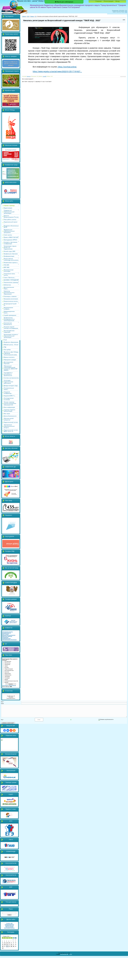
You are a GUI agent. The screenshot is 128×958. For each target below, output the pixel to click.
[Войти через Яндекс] (11, 730)
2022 (28, 16)
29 (13, 946)
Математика (7, 662)
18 (4, 944)
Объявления (5, 637)
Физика (6, 679)
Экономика (7, 676)
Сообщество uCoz (9, 925)
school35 (44, 76)
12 (7, 942)
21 (11, 944)
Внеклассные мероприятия (8, 635)
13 (9, 942)
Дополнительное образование (9, 639)
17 (2, 944)
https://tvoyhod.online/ (67, 66)
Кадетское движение (7, 636)
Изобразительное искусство (11, 681)
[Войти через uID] (4, 730)
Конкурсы (29, 76)
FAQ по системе (9, 926)
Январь (32, 16)
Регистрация (108, 1)
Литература (7, 664)
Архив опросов (12, 685)
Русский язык (8, 661)
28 (11, 946)
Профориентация (6, 638)
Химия (6, 665)
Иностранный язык (9, 670)
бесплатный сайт (64, 954)
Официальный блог (9, 924)
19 (7, 944)
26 (35, 16)
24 (2, 946)
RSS (126, 11)
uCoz (71, 954)
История (7, 667)
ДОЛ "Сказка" (5, 634)
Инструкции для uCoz (9, 927)
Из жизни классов (6, 632)
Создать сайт (9, 923)
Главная (98, 1)
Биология (7, 671)
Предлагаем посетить (7, 631)
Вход (117, 1)
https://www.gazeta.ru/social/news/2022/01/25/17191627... (57, 71)
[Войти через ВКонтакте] (7, 730)
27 (9, 946)
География (7, 678)
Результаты (5, 685)
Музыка (6, 682)
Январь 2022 (6, 936)
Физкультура (8, 673)
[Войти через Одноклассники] (14, 730)
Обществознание (9, 668)
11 (4, 942)
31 (2, 948)
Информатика (8, 675)
